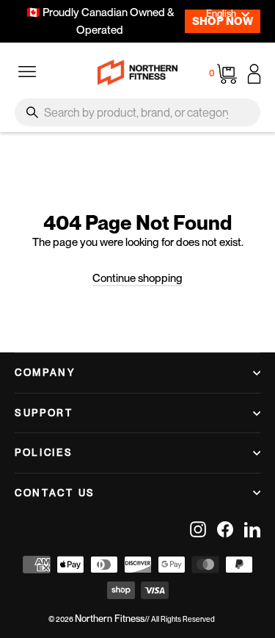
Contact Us (55, 493)
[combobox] (137, 112)
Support (44, 412)
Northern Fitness (109, 618)
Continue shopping (137, 278)
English (221, 13)
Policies (44, 452)
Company (45, 372)
